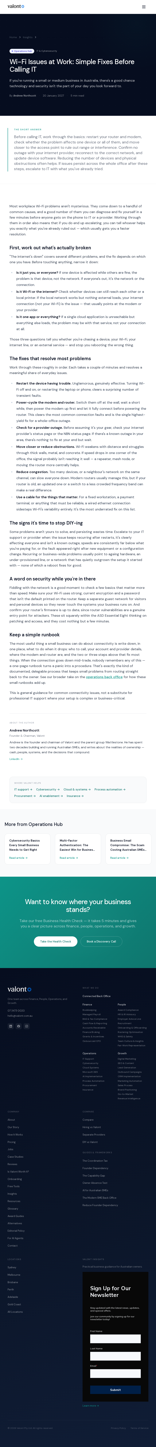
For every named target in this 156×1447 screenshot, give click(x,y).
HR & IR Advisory (127, 1014)
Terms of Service (139, 1428)
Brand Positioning (127, 1089)
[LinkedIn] (11, 1026)
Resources (14, 1201)
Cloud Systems (91, 1067)
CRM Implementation (129, 1076)
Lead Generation (127, 1067)
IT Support (88, 1058)
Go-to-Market (125, 1094)
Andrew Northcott (24, 95)
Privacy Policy (118, 1428)
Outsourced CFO (92, 1041)
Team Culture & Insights (131, 1041)
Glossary (13, 1208)
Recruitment (124, 1023)
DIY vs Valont (90, 1142)
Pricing (12, 1142)
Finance (87, 1004)
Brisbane (13, 1282)
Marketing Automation (130, 1080)
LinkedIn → (16, 759)
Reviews (12, 1164)
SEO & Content (126, 1063)
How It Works (15, 1134)
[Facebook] (19, 1026)
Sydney (12, 1267)
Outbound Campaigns (130, 1072)
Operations (89, 1053)
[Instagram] (27, 1026)
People (122, 1004)
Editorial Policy (16, 1230)
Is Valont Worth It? (18, 1171)
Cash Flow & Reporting (95, 1023)
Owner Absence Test (95, 1183)
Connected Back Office (97, 996)
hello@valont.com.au (20, 1015)
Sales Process (125, 1085)
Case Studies (15, 1156)
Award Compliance (128, 1010)
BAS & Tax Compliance (95, 1018)
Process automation (110, 789)
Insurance (75, 796)
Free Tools (14, 1186)
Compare (88, 1119)
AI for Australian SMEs (95, 1190)
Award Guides (16, 1216)
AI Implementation (93, 1076)
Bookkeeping (89, 1010)
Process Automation (93, 1080)
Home (13, 37)
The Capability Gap (94, 1175)
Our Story (13, 1127)
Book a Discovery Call (101, 941)
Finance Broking (91, 1032)
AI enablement (51, 796)
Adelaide (13, 1297)
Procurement (25, 796)
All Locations (15, 1311)
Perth (11, 1289)
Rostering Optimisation (130, 1032)
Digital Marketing (127, 1058)
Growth (122, 1053)
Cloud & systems (77, 789)
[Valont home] (16, 6)
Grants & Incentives (93, 1036)
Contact (13, 1245)
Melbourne (14, 1274)
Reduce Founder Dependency (100, 1205)
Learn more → (91, 1405)
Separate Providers (94, 1134)
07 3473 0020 (16, 1010)
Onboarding (15, 1179)
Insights (28, 37)
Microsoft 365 (90, 1072)
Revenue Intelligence (129, 1098)
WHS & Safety (125, 1036)
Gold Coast (14, 1304)
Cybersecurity (48, 789)
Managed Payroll (92, 1014)
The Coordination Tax (95, 1160)
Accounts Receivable (94, 1027)
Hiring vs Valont (92, 1127)
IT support (23, 789)
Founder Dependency (95, 1168)
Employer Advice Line (129, 1018)
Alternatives (15, 1223)
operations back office (104, 677)
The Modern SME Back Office (99, 1197)
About (11, 1119)
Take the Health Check (55, 941)
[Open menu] (143, 6)
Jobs (10, 1149)
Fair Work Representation (131, 1045)
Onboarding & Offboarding (132, 1027)
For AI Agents (15, 1238)
